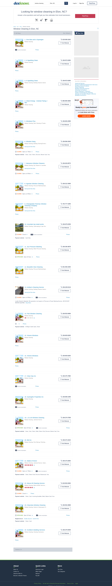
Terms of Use (70, 583)
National (38, 573)
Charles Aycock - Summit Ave (31, 518)
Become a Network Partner (20, 575)
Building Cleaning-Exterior (40, 143)
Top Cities (60, 569)
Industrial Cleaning (47, 463)
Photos (37, 49)
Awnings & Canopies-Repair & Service (85, 94)
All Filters (18, 33)
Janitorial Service (38, 419)
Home (14, 26)
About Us (15, 569)
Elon (21, 26)
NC (18, 26)
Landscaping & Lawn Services (41, 226)
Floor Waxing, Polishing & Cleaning (42, 442)
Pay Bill (37, 575)
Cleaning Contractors (39, 532)
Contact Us (16, 571)
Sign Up (81, 3)
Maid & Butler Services (39, 485)
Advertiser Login (40, 569)
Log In (75, 3)
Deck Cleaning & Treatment (40, 123)
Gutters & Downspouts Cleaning (41, 507)
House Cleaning (79, 87)
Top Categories (61, 571)
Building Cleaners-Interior (40, 82)
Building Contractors (80, 95)
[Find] (66, 3)
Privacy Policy (37, 583)
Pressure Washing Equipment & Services (44, 185)
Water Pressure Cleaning (40, 248)
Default (68, 33)
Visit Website (65, 43)
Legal (76, 583)
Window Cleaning (29, 41)
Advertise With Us (17, 573)
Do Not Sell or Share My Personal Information (54, 583)
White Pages (39, 571)
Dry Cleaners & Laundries (40, 165)
